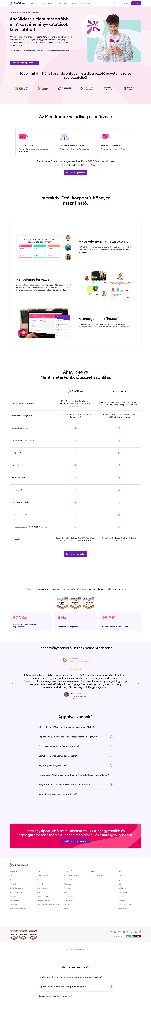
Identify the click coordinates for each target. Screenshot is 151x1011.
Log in (125, 3)
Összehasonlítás (15, 12)
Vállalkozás (85, 3)
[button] (34, 3)
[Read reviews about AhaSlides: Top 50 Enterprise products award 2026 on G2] (14, 935)
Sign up (136, 3)
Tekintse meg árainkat (75, 172)
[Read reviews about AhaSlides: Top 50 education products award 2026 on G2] (33, 935)
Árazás (74, 3)
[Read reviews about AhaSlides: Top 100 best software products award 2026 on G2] (23, 935)
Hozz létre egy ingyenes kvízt (24, 62)
